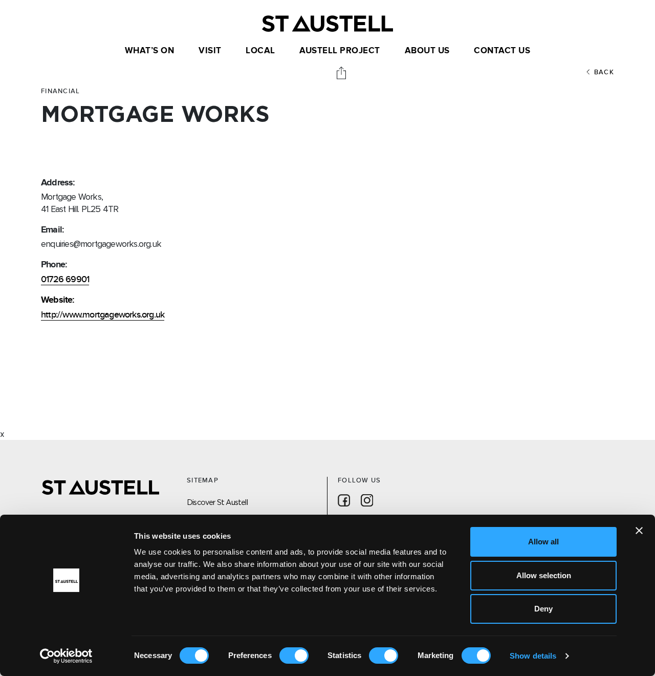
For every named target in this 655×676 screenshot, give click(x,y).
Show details (533, 655)
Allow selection (543, 575)
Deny (543, 608)
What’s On (149, 51)
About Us (427, 51)
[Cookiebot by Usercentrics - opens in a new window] (66, 656)
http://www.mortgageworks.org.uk (102, 314)
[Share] (342, 72)
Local (260, 51)
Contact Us (502, 51)
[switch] (294, 655)
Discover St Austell (217, 502)
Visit (210, 51)
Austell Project (339, 51)
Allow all (543, 541)
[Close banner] (639, 530)
